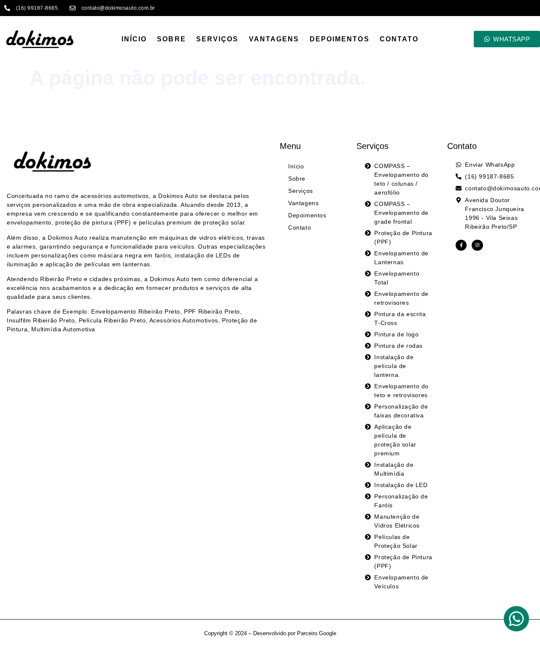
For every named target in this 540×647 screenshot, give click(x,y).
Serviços (217, 39)
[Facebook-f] (461, 245)
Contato (399, 39)
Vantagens (274, 39)
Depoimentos (340, 39)
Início (134, 39)
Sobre (171, 39)
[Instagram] (477, 245)
